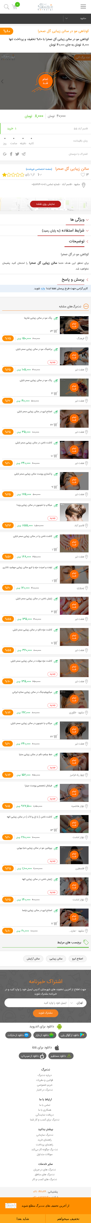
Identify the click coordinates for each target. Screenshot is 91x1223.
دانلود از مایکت (16, 1035)
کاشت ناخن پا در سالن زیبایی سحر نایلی (32, 536)
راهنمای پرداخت (44, 1145)
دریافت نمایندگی (45, 1115)
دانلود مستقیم (58, 1056)
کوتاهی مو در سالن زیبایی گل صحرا (63, 31)
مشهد (83, 18)
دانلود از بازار (42, 1035)
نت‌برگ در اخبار (45, 1090)
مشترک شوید (45, 1013)
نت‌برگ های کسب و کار (44, 1179)
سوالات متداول (45, 1154)
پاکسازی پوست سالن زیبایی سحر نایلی (33, 474)
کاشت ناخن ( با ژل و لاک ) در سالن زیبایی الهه (29, 817)
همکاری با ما (44, 1110)
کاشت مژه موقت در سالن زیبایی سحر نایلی (31, 661)
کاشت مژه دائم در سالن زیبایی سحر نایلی (32, 630)
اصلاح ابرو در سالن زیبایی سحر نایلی (34, 412)
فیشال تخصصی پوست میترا (38, 786)
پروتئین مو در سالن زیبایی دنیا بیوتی (34, 848)
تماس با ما (44, 1105)
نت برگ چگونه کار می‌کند (44, 1149)
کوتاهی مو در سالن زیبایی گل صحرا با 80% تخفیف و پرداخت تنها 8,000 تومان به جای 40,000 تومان (49, 42)
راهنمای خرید (45, 1140)
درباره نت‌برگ (45, 1075)
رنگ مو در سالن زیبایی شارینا (38, 318)
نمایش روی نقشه (45, 204)
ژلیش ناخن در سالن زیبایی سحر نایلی (34, 599)
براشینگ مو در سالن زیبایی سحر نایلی (34, 349)
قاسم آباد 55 (81, 128)
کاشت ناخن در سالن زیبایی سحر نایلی (33, 443)
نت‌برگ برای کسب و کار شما (44, 1120)
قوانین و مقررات (44, 1080)
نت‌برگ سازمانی (44, 1135)
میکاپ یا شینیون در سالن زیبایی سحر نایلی (31, 723)
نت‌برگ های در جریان (44, 1169)
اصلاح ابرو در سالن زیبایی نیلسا (37, 911)
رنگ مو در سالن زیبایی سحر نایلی (36, 381)
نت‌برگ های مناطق (45, 1174)
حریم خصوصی (44, 1085)
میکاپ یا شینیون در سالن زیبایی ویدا (34, 505)
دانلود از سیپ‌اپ (30, 1056)
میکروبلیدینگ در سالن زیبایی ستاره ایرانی (32, 692)
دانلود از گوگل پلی (70, 1035)
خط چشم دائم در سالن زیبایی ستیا (35, 755)
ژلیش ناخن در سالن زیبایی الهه (37, 879)
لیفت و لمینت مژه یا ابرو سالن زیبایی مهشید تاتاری (27, 568)
